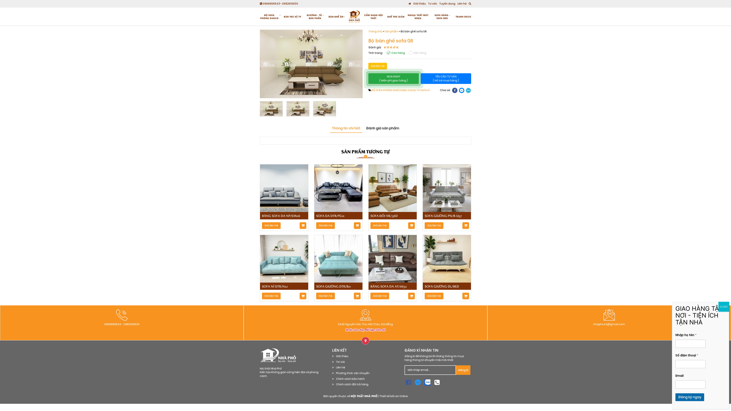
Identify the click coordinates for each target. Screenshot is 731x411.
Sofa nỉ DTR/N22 (275, 286)
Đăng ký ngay (689, 397)
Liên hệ (462, 3)
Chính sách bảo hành (350, 379)
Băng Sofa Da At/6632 (388, 286)
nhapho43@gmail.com (609, 324)
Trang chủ (375, 31)
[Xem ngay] (303, 225)
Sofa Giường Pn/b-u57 (443, 215)
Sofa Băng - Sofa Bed (442, 16)
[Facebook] (454, 90)
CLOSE (724, 306)
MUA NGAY (393, 78)
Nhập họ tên (686, 335)
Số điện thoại (686, 355)
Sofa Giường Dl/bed (442, 286)
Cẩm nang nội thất (373, 16)
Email (679, 376)
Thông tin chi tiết (346, 128)
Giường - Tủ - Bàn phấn (315, 16)
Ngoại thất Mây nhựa (418, 16)
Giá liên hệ (378, 66)
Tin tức (340, 362)
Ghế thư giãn (396, 16)
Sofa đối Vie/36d (384, 215)
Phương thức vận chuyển (352, 373)
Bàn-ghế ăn (336, 16)
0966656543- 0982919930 (280, 3)
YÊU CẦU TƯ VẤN (446, 78)
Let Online (401, 396)
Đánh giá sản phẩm (382, 128)
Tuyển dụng (447, 3)
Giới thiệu (419, 3)
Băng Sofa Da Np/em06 (281, 215)
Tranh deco (463, 16)
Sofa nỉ (424, 90)
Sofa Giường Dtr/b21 (333, 286)
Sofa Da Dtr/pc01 (330, 215)
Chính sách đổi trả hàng (352, 384)
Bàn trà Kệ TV (292, 16)
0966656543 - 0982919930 (122, 324)
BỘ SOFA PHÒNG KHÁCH (269, 16)
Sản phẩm (391, 31)
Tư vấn (432, 3)
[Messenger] (461, 90)
